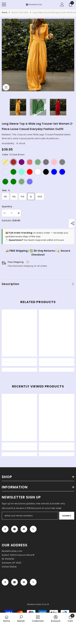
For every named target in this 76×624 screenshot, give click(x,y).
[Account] (62, 4)
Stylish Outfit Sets (19, 12)
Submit (66, 515)
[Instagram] (14, 529)
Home (4, 12)
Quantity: (7, 206)
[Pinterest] (24, 529)
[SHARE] (71, 223)
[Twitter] (33, 529)
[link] (19, 364)
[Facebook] (5, 529)
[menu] (4, 4)
